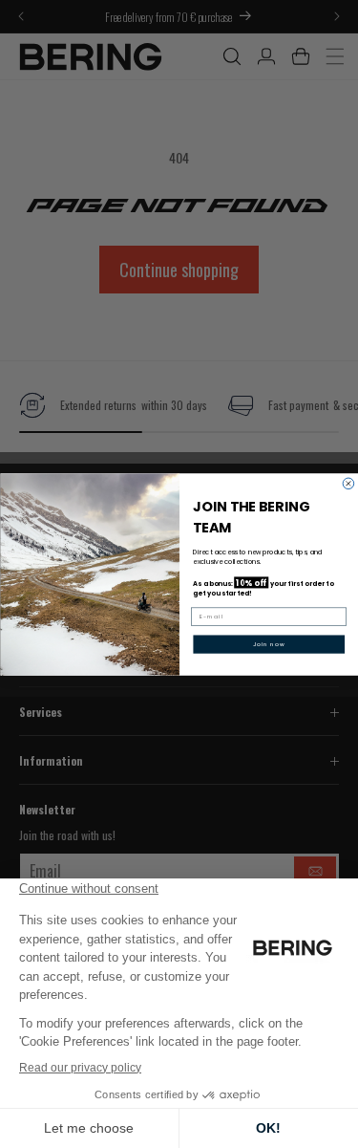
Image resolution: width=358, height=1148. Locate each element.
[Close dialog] (348, 483)
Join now (268, 643)
